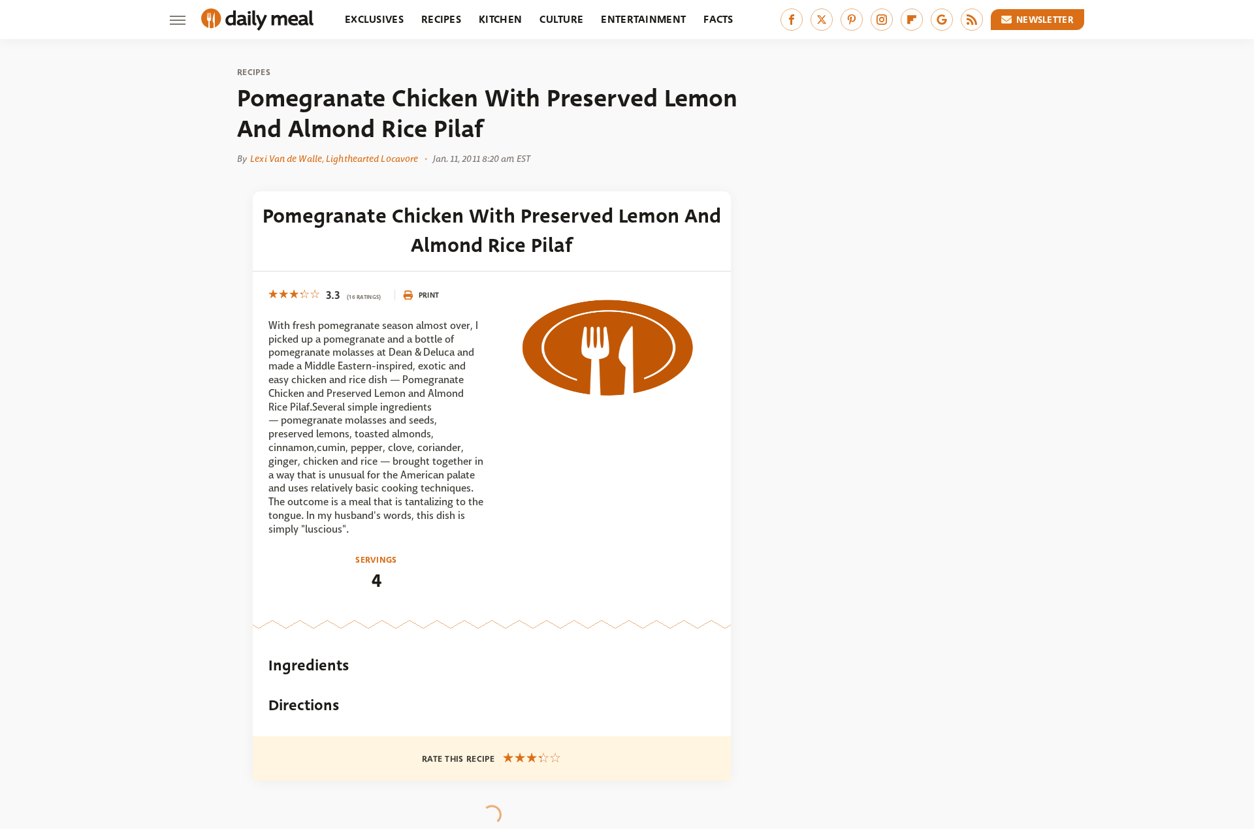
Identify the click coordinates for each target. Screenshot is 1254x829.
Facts (718, 19)
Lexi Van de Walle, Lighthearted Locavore (334, 158)
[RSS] (972, 19)
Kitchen (500, 19)
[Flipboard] (912, 19)
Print (429, 295)
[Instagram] (882, 19)
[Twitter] (822, 19)
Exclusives (374, 19)
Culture (561, 19)
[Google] (942, 19)
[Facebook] (791, 19)
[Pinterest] (852, 19)
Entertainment (643, 19)
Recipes (441, 19)
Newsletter (1045, 19)
